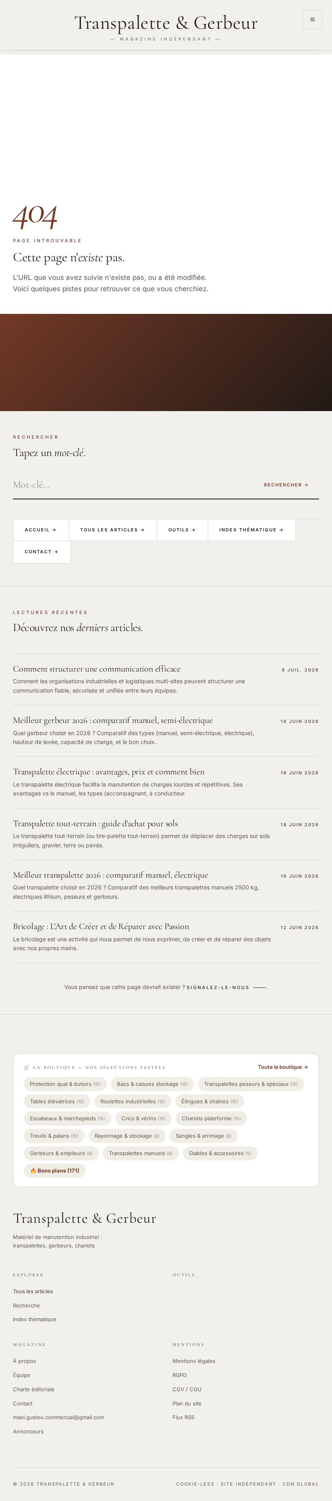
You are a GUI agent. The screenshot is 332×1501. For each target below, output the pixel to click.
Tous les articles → (112, 530)
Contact (22, 1403)
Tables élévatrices (57, 1101)
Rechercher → (286, 485)
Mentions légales (193, 1361)
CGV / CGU (187, 1389)
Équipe (21, 1375)
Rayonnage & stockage (127, 1135)
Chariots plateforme (211, 1118)
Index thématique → (251, 530)
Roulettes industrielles (132, 1101)
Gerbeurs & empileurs (61, 1153)
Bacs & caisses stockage (152, 1084)
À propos (24, 1361)
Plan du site (187, 1403)
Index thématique (34, 1319)
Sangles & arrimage (204, 1135)
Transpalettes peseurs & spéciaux (251, 1084)
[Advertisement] (166, 111)
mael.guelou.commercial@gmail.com (58, 1417)
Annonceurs (28, 1431)
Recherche (26, 1305)
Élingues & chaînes (209, 1101)
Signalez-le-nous (218, 987)
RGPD (179, 1375)
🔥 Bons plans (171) (54, 1170)
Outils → (182, 530)
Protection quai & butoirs (65, 1084)
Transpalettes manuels (141, 1153)
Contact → (42, 551)
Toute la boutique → (283, 1067)
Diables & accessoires (220, 1153)
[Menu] (312, 19)
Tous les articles (33, 1291)
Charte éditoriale (34, 1389)
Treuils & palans (54, 1135)
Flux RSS (183, 1417)
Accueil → (41, 530)
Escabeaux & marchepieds (67, 1118)
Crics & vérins (143, 1118)
